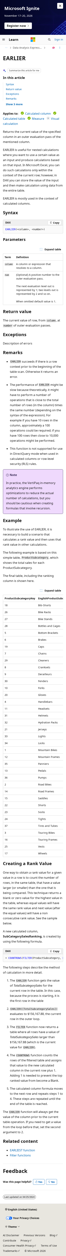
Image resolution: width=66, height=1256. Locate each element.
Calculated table (14, 119)
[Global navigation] (3, 39)
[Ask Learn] (54, 48)
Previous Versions (34, 1235)
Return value (14, 89)
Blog (52, 1235)
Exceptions (12, 94)
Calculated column (38, 114)
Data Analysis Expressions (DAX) (28, 47)
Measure (38, 119)
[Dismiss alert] (60, 6)
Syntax (10, 84)
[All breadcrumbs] (6, 48)
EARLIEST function (22, 1150)
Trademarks (10, 1251)
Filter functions (20, 1155)
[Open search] (49, 39)
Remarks (11, 98)
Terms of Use (49, 1245)
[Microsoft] (33, 39)
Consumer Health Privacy (18, 1245)
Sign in (58, 39)
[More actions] (60, 48)
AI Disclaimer (11, 1235)
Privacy (25, 1240)
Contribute (9, 1240)
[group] (33, 726)
